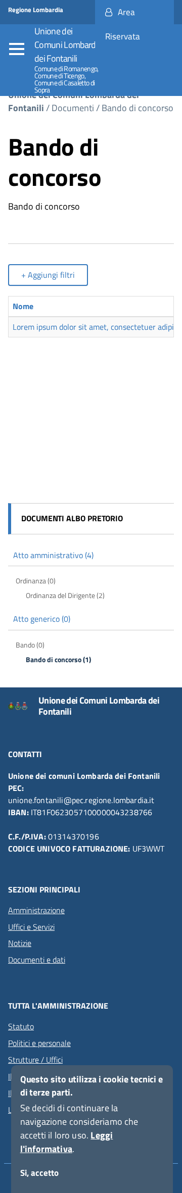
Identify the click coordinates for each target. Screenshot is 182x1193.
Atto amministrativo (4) (53, 555)
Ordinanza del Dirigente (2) (65, 595)
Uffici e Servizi (31, 927)
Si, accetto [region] (39, 1173)
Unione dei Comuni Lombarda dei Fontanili (67, 44)
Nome (23, 306)
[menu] (19, 49)
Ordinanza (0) (36, 581)
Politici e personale (39, 1043)
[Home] (23, 706)
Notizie (19, 943)
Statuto (21, 1026)
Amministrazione (36, 910)
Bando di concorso (137, 108)
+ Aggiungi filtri (48, 275)
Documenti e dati (36, 960)
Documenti (73, 108)
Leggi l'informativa (66, 1142)
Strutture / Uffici (35, 1060)
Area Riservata (122, 24)
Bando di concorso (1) (58, 660)
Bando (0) (30, 645)
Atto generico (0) (41, 619)
